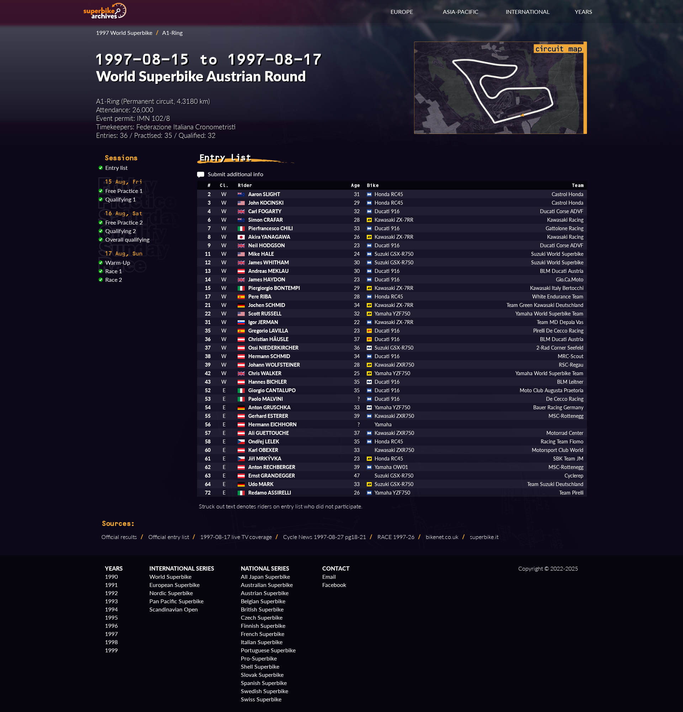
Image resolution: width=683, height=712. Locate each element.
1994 (111, 609)
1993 (111, 601)
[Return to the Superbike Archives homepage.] (105, 16)
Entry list (116, 167)
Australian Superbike (267, 585)
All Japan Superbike (265, 576)
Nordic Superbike (171, 593)
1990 (111, 576)
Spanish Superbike (264, 683)
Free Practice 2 (124, 222)
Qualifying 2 (120, 231)
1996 (111, 625)
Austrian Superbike (264, 593)
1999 (111, 650)
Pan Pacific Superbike (176, 601)
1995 (111, 617)
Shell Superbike (260, 666)
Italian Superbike (261, 642)
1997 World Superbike (124, 32)
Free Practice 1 (124, 191)
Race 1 (113, 271)
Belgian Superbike (263, 601)
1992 (111, 593)
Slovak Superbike (262, 674)
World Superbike (170, 576)
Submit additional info (235, 174)
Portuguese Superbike (268, 650)
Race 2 (113, 279)
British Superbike (262, 609)
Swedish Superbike (264, 691)
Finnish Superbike (263, 625)
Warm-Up (117, 262)
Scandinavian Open (173, 609)
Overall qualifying (127, 239)
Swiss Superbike (261, 699)
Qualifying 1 (120, 199)
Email (329, 576)
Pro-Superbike (259, 658)
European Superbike (174, 585)
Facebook (334, 585)
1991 (111, 585)
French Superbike (262, 634)
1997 (111, 634)
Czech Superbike (261, 617)
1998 (111, 642)
